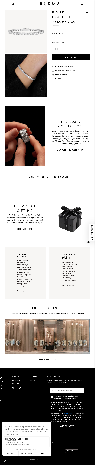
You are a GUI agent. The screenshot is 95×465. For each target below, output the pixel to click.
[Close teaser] (88, 242)
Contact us (16, 380)
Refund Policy (35, 460)
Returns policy (22, 291)
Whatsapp (16, 383)
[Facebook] (20, 388)
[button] (92, 232)
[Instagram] (13, 388)
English (69, 451)
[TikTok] (17, 388)
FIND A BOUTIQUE (47, 360)
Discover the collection (70, 150)
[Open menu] (8, 4)
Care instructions (68, 285)
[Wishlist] (79, 4)
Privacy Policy (67, 413)
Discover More (24, 229)
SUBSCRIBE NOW (67, 426)
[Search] (15, 4)
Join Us (32, 380)
